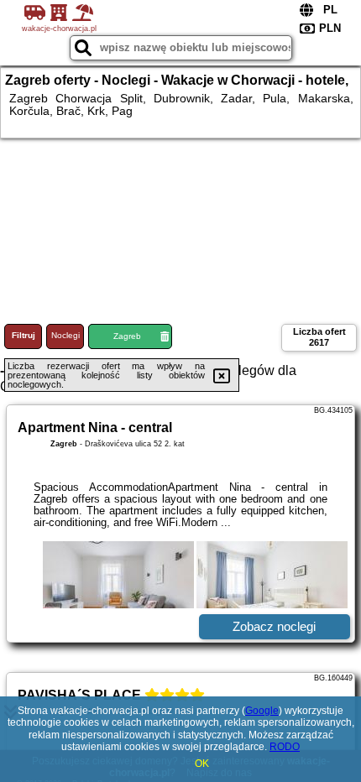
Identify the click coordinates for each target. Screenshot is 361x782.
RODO (284, 747)
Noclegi (65, 335)
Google (262, 711)
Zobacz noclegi (274, 626)
